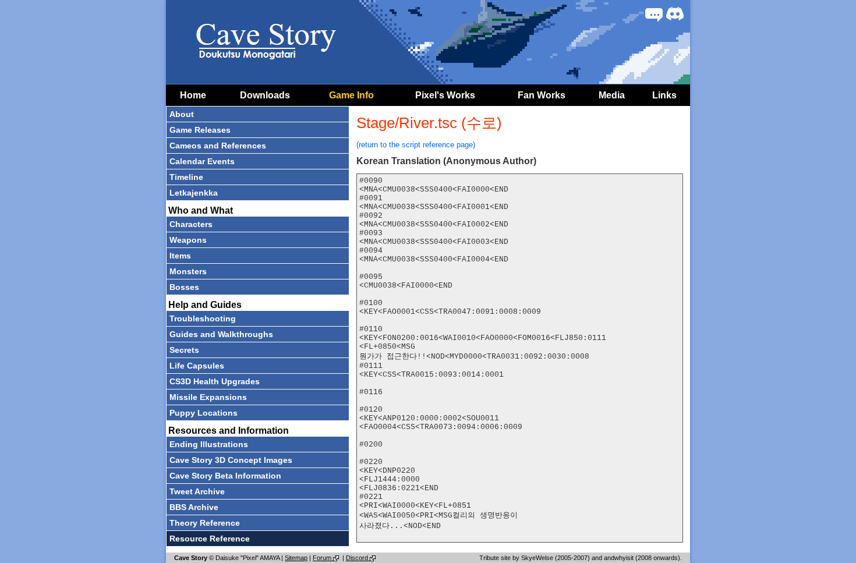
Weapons (188, 240)
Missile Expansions (208, 397)
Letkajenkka (193, 192)
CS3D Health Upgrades (214, 381)
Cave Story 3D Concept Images (230, 460)
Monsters (188, 271)
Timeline (186, 177)
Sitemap (296, 557)
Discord (358, 557)
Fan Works (541, 95)
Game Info (351, 95)
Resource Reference (209, 538)
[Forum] (653, 14)
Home (193, 95)
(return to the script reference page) (415, 144)
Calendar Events (202, 161)
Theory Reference (204, 522)
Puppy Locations (203, 412)
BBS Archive (193, 507)
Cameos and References (217, 145)
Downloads (265, 95)
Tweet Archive (197, 491)
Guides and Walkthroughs (221, 334)
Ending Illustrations (208, 444)
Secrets (184, 350)
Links (664, 95)
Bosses (184, 287)
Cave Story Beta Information (225, 475)
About (181, 114)
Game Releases (200, 129)
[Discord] (674, 14)
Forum (323, 557)
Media (612, 95)
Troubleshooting (202, 318)
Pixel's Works (445, 95)
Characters (191, 224)
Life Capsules (196, 365)
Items (180, 255)
